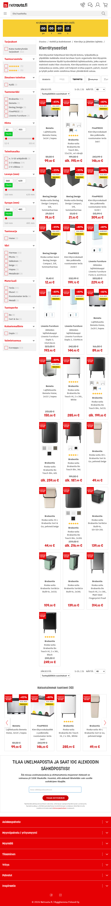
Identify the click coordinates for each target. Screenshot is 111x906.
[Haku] (103, 13)
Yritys (5, 865)
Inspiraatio (9, 886)
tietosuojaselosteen (59, 808)
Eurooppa (15, 347)
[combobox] (59, 13)
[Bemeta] (77, 79)
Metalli (13, 300)
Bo (11, 314)
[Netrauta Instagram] (60, 895)
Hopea (13, 269)
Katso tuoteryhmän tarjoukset (18, 50)
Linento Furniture (19, 115)
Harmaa (15, 252)
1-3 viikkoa (16, 162)
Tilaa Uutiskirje (55, 798)
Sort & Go (15, 319)
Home (13, 238)
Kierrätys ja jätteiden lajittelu (88, 41)
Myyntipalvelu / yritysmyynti (19, 833)
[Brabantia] (46, 79)
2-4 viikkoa (16, 166)
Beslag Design (17, 107)
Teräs (13, 287)
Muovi (13, 292)
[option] (68, 125)
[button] (5, 13)
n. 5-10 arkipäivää (19, 158)
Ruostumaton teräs (19, 296)
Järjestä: (46, 89)
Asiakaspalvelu (11, 822)
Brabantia (16, 99)
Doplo (13, 333)
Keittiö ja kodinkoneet (61, 41)
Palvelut (7, 875)
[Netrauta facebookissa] (51, 895)
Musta (13, 256)
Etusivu (43, 41)
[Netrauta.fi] (15, 5)
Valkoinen (15, 261)
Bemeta (14, 103)
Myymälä (7, 843)
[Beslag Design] (93, 79)
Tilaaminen (8, 854)
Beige (13, 265)
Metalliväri (15, 273)
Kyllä (12, 84)
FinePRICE (15, 111)
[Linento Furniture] (62, 79)
